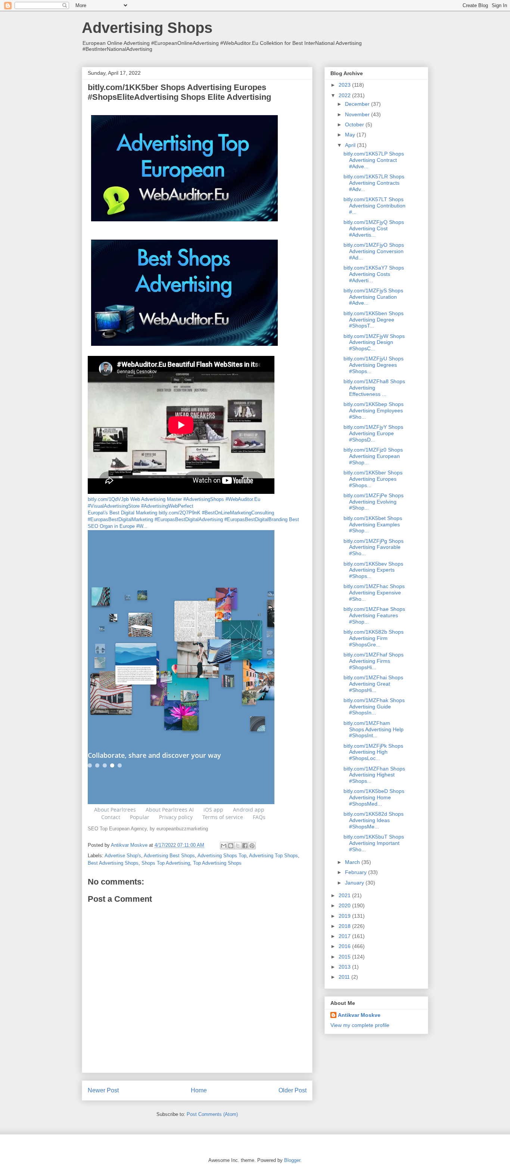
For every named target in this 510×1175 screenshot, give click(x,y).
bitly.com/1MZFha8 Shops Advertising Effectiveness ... (374, 387)
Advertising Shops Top (222, 855)
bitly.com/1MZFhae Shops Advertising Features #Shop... (374, 615)
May (351, 135)
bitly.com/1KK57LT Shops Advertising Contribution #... (374, 205)
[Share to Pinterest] (252, 845)
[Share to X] (238, 845)
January (355, 883)
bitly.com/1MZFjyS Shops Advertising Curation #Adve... (373, 296)
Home (199, 1090)
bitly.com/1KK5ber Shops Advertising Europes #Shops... (372, 479)
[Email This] (223, 845)
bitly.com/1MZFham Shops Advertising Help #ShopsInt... (373, 729)
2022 (345, 95)
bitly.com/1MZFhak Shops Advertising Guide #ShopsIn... (374, 706)
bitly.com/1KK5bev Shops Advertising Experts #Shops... (373, 570)
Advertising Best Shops (169, 855)
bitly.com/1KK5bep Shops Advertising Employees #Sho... (373, 410)
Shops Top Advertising (166, 863)
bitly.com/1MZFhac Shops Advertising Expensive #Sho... (374, 592)
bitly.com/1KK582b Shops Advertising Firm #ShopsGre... (373, 638)
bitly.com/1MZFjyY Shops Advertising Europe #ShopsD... (373, 433)
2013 (345, 967)
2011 (345, 977)
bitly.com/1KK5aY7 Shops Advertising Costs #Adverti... (373, 274)
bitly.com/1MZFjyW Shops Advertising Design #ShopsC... (374, 342)
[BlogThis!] (230, 845)
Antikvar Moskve (359, 1015)
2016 (345, 946)
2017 (345, 936)
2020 (345, 905)
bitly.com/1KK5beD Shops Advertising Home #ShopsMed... (373, 797)
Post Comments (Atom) (212, 1114)
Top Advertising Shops (217, 863)
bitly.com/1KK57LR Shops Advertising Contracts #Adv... (373, 182)
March (353, 862)
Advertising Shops (147, 27)
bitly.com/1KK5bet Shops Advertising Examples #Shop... (372, 524)
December (358, 104)
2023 (345, 85)
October (355, 124)
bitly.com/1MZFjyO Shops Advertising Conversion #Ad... (373, 251)
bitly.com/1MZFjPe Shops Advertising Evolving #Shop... (373, 501)
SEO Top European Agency (117, 828)
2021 (345, 895)
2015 (345, 957)
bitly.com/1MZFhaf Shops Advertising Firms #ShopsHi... (373, 661)
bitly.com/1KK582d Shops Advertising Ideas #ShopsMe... (373, 820)
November (358, 114)
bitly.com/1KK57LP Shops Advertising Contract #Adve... (373, 160)
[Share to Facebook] (245, 845)
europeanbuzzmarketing (182, 828)
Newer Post (103, 1090)
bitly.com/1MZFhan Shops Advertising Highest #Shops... (374, 775)
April (351, 145)
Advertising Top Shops (273, 855)
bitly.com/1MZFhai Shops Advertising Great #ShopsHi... (373, 683)
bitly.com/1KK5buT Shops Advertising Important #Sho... (373, 843)
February (356, 872)
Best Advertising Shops (113, 863)
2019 (345, 916)
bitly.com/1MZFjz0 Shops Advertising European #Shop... (373, 456)
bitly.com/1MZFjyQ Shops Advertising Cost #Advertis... (373, 228)
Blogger (292, 1160)
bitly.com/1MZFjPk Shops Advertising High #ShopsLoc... (373, 752)
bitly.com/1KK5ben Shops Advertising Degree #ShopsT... (373, 319)
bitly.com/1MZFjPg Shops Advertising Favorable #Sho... (373, 547)
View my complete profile (359, 1025)
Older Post (293, 1090)
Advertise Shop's (123, 855)
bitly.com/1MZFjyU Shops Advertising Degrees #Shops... (373, 365)
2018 (345, 926)
